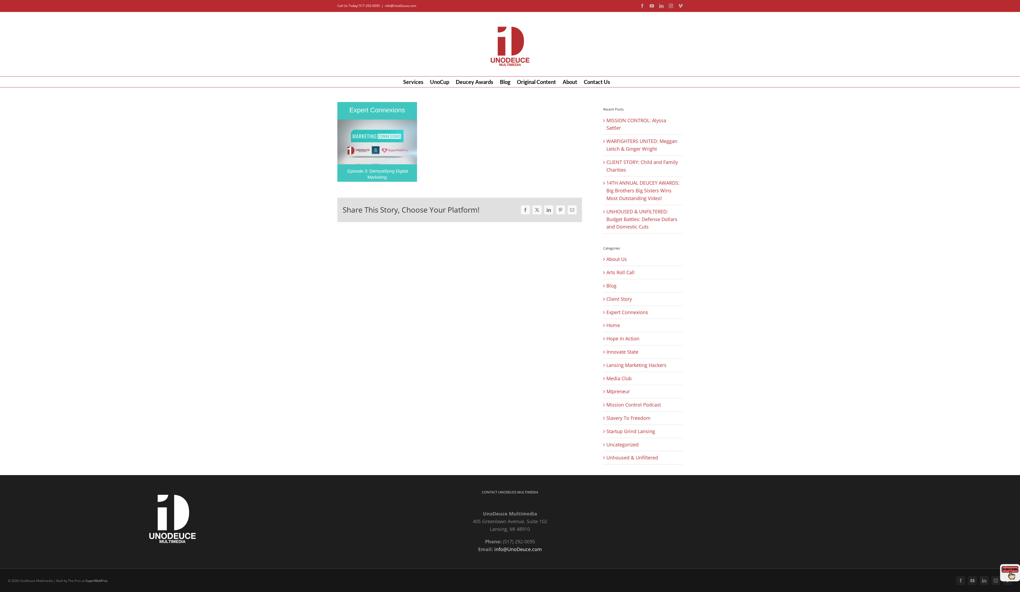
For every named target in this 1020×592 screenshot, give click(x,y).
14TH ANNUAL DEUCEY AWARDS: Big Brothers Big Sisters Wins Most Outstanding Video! (642, 190)
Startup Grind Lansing (630, 431)
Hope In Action (622, 338)
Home (613, 325)
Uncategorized (622, 444)
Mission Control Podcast (633, 404)
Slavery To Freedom (628, 418)
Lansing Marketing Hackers (636, 365)
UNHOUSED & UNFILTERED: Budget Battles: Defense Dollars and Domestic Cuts (641, 219)
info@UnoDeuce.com (400, 5)
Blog (611, 285)
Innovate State (622, 352)
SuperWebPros (97, 580)
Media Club (619, 378)
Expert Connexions (627, 312)
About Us (616, 259)
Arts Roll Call (620, 272)
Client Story (619, 299)
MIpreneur (618, 391)
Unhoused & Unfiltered (632, 457)
